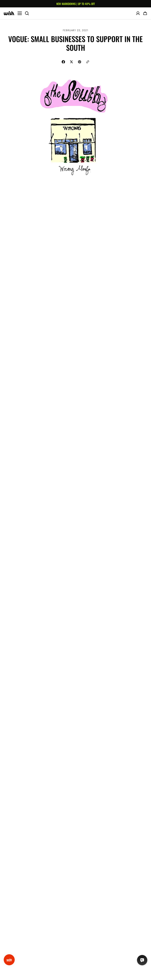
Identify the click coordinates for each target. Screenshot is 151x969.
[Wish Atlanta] (9, 13)
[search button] (27, 13)
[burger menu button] (19, 13)
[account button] (138, 13)
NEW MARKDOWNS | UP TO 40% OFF (75, 4)
